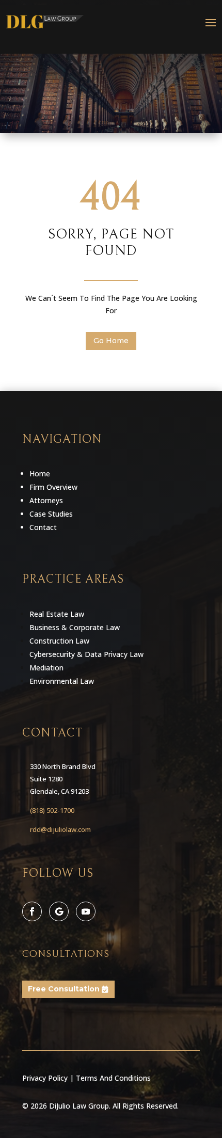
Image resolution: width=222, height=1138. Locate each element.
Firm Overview (53, 487)
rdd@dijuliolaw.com (60, 829)
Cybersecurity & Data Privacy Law (86, 654)
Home (39, 473)
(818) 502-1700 (52, 810)
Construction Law (59, 641)
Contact (43, 527)
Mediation (46, 667)
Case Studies (51, 514)
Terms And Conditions (113, 1078)
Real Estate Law (56, 614)
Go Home (111, 340)
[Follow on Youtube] (86, 911)
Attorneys (46, 500)
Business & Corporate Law (74, 627)
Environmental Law (61, 681)
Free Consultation (64, 988)
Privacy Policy (45, 1078)
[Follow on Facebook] (32, 911)
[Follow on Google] (59, 911)
